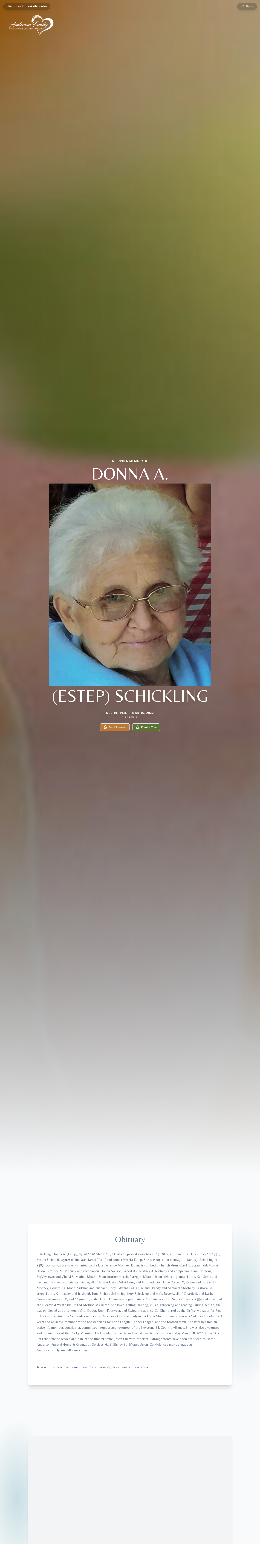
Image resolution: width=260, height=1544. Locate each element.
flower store (142, 1367)
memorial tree (84, 1367)
